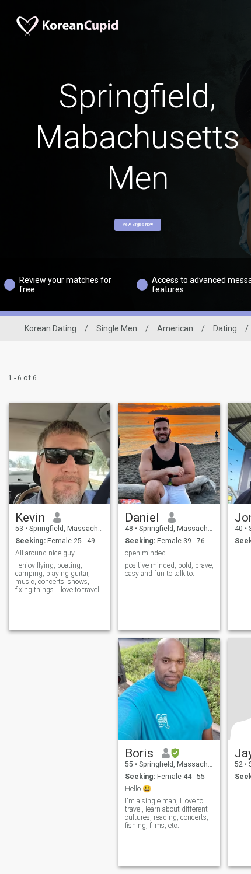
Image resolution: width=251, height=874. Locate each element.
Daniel (142, 518)
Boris (139, 753)
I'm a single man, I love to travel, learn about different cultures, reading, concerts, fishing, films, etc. (166, 813)
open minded (145, 553)
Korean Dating (50, 328)
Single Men (116, 328)
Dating (225, 328)
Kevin (30, 518)
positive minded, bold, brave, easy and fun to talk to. (169, 569)
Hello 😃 (138, 789)
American (175, 328)
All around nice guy (45, 553)
